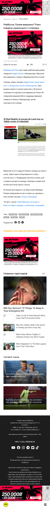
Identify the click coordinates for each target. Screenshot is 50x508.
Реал (22, 217)
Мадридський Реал (11, 70)
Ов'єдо (14, 217)
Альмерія (13, 214)
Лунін (6, 217)
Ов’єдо (24, 197)
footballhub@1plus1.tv (33, 429)
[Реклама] (25, 7)
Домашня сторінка (10, 19)
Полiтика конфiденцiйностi (25, 457)
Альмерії (33, 197)
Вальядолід (24, 214)
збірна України (37, 214)
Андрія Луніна (17, 73)
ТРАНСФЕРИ (23, 19)
